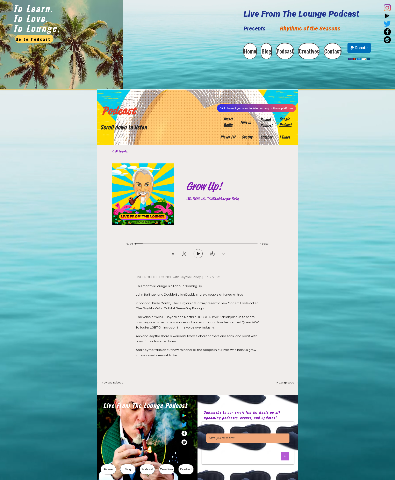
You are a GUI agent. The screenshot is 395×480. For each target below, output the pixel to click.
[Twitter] (387, 23)
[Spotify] (184, 442)
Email (209, 430)
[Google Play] (387, 15)
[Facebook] (184, 433)
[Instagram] (387, 7)
